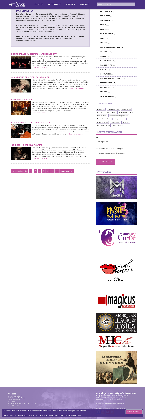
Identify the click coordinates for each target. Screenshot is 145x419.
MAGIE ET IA (104, 56)
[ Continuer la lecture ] (39, 67)
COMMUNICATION (107, 34)
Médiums (115, 122)
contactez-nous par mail (26, 41)
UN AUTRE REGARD (107, 96)
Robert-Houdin (103, 125)
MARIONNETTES (106, 65)
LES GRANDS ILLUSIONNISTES (111, 47)
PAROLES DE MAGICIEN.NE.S (111, 78)
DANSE (102, 38)
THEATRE (103, 92)
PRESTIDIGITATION (107, 83)
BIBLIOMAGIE (105, 20)
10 (52, 171)
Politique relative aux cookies (70, 415)
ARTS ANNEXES (106, 11)
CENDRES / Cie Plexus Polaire (26, 145)
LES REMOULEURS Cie (21, 99)
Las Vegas (101, 115)
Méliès (125, 122)
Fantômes (126, 109)
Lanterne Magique (125, 112)
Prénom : (99, 138)
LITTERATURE (105, 52)
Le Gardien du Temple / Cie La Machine (31, 123)
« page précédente (20, 171)
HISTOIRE (104, 43)
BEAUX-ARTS (105, 16)
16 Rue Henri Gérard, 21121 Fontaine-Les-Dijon (16, 397)
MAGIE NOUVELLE (107, 60)
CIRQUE (103, 29)
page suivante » (66, 171)
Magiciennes (120, 119)
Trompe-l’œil (118, 125)
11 (57, 171)
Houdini (100, 112)
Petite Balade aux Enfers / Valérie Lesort (34, 54)
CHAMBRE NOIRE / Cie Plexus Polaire (30, 77)
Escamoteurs (113, 109)
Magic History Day (104, 119)
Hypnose (111, 112)
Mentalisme (102, 122)
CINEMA (103, 25)
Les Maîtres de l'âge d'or (118, 115)
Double (101, 109)
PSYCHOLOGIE (105, 87)
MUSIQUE (103, 69)
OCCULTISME (105, 74)
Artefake (17, 4)
